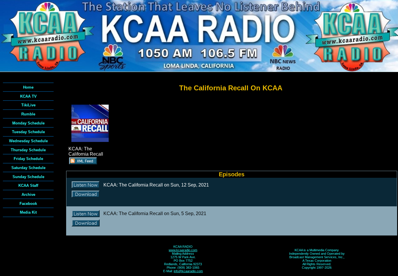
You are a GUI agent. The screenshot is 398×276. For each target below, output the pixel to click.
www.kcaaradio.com (183, 250)
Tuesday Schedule (28, 132)
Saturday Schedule (28, 168)
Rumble (28, 114)
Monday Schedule (28, 123)
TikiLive (28, 105)
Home (28, 87)
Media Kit (28, 212)
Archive (28, 194)
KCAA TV (28, 96)
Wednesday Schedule (28, 141)
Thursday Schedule (28, 150)
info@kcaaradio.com (188, 271)
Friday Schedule (28, 159)
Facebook (28, 203)
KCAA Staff (28, 185)
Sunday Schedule (28, 177)
